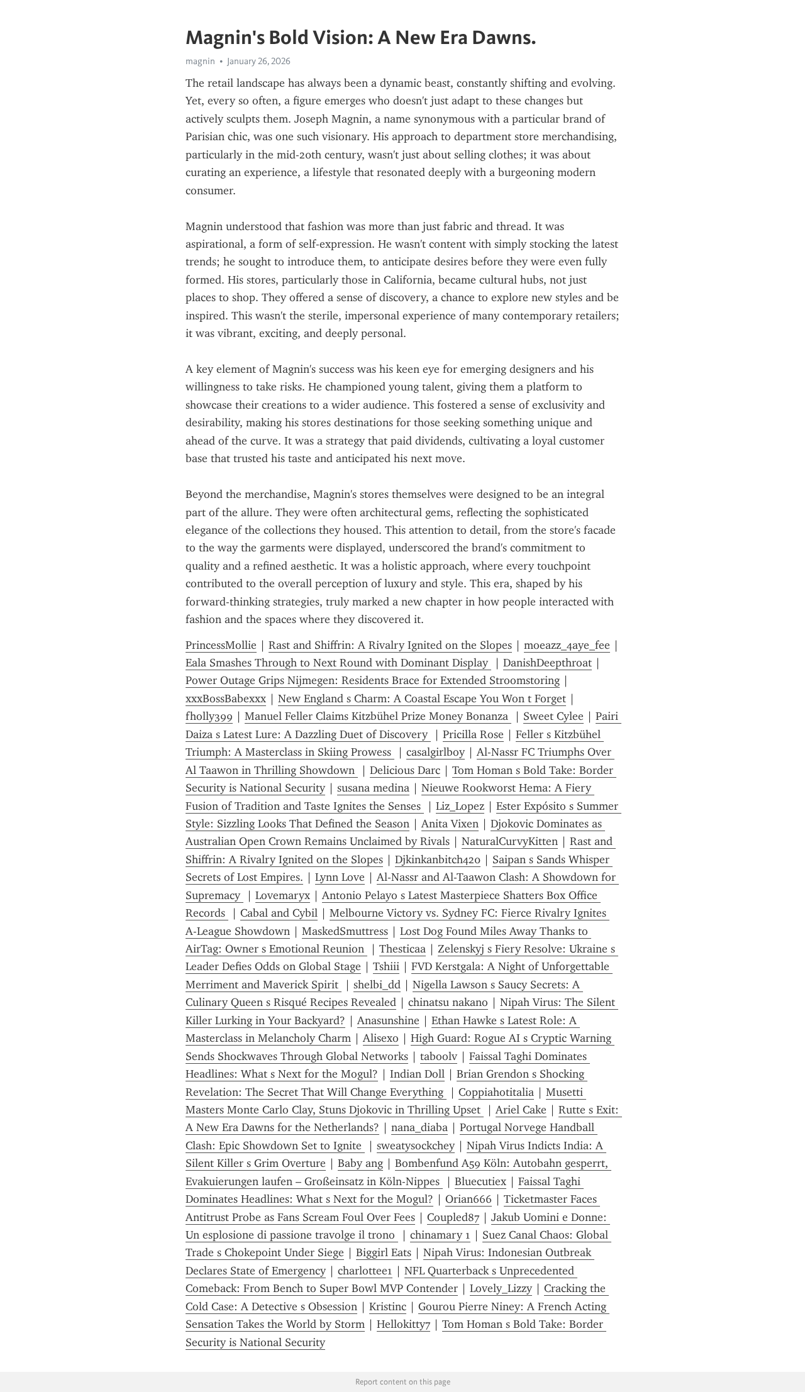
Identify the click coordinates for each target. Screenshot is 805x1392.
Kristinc (387, 1306)
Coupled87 (453, 1217)
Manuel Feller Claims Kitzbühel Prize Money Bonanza (378, 716)
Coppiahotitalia (496, 1092)
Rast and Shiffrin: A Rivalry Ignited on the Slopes (390, 645)
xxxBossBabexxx (226, 698)
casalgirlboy (435, 752)
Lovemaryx (282, 895)
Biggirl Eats (383, 1252)
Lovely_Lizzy (501, 1288)
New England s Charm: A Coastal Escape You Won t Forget (422, 698)
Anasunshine (388, 1020)
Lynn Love (340, 877)
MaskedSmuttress (345, 931)
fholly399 (209, 716)
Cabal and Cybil (279, 913)
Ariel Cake (521, 1110)
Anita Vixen (450, 824)
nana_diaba (419, 1127)
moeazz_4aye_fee (567, 645)
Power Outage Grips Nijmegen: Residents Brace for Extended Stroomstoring (373, 680)
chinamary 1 (440, 1235)
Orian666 (468, 1199)
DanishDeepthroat (547, 663)
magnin (200, 61)
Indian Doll (417, 1074)
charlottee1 (365, 1271)
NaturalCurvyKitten (510, 841)
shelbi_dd (377, 985)
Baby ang (360, 1163)
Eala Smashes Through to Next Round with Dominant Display (338, 663)
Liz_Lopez (460, 806)
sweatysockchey (416, 1145)
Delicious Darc (405, 770)
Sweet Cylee (553, 716)
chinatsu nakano (448, 1002)
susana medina (373, 788)
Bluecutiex (480, 1181)
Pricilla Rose (473, 734)
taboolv (438, 1056)
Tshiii (386, 966)
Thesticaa (402, 949)
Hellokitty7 (403, 1324)
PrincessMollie (221, 645)
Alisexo (381, 1038)
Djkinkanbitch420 (437, 859)
